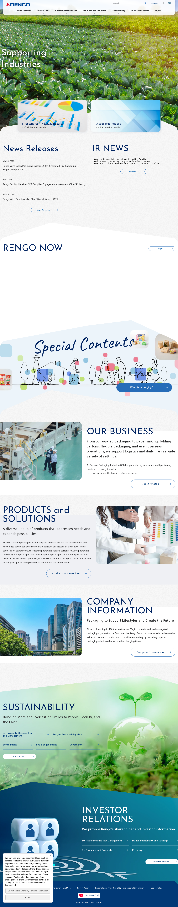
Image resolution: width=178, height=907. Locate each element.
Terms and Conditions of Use (58, 888)
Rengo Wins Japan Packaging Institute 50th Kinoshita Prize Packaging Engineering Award (39, 167)
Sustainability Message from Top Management (18, 734)
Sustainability (118, 10)
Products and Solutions (94, 10)
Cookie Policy (156, 888)
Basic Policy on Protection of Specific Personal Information (119, 888)
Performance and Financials (97, 850)
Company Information (66, 10)
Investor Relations (140, 10)
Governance (76, 744)
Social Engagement (46, 744)
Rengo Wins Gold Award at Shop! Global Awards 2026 (30, 199)
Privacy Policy (83, 888)
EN (169, 3)
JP (163, 3)
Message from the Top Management (102, 840)
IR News (132, 171)
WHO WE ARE (43, 10)
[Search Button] (145, 3)
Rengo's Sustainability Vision (68, 734)
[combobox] (129, 3)
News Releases (24, 10)
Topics (158, 10)
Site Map (154, 3)
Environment (10, 744)
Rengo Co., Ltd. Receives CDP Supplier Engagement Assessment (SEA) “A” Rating (44, 184)
